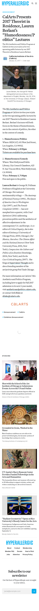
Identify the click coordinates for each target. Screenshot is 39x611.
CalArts (22, 312)
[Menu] (36, 3)
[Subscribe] (34, 591)
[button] (27, 548)
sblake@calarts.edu (11, 296)
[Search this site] (32, 3)
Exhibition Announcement (13, 317)
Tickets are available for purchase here (18, 152)
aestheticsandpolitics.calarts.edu (21, 289)
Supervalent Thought (18, 262)
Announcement (8, 12)
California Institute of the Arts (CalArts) (21, 57)
